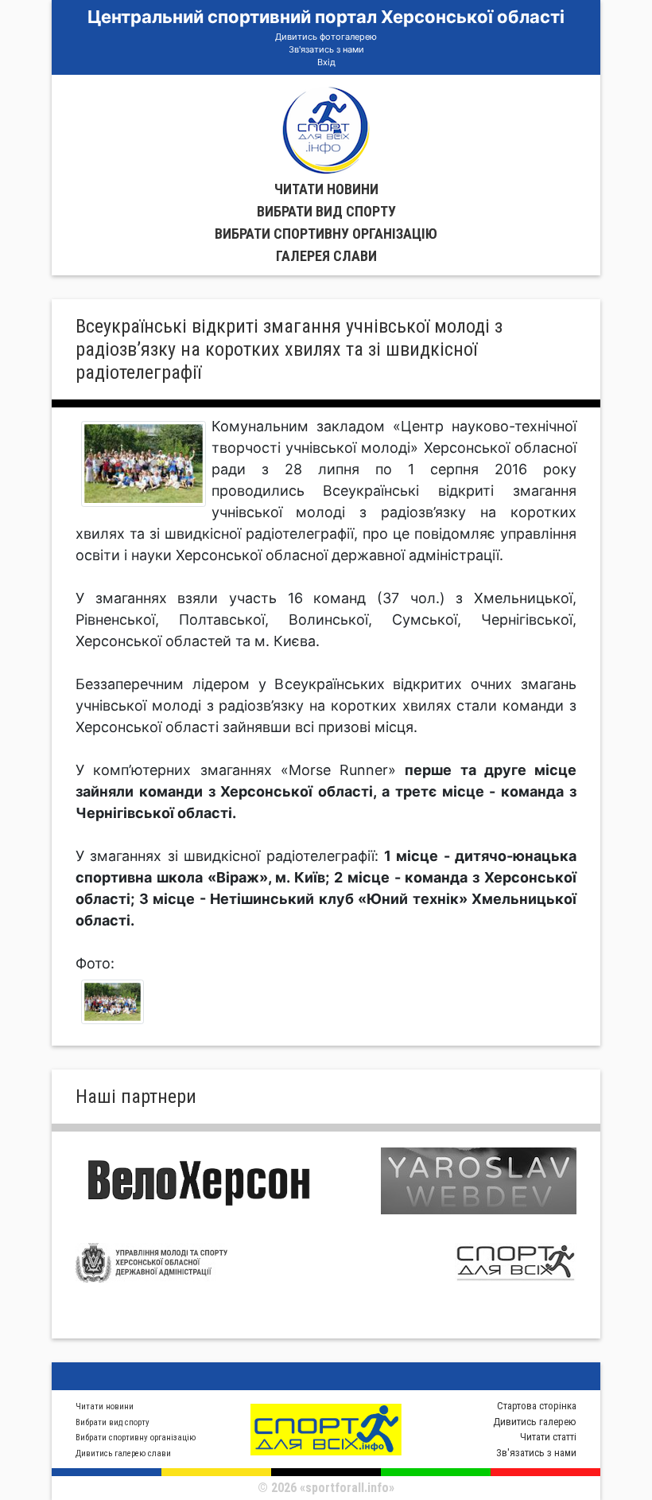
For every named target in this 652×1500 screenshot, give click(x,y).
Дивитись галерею (534, 1422)
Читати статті (548, 1437)
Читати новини (326, 189)
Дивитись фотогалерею (326, 36)
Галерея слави (326, 255)
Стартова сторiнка (536, 1406)
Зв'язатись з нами (326, 49)
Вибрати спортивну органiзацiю (326, 233)
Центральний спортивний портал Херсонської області (326, 16)
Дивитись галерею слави (123, 1453)
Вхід (326, 62)
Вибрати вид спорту (326, 211)
